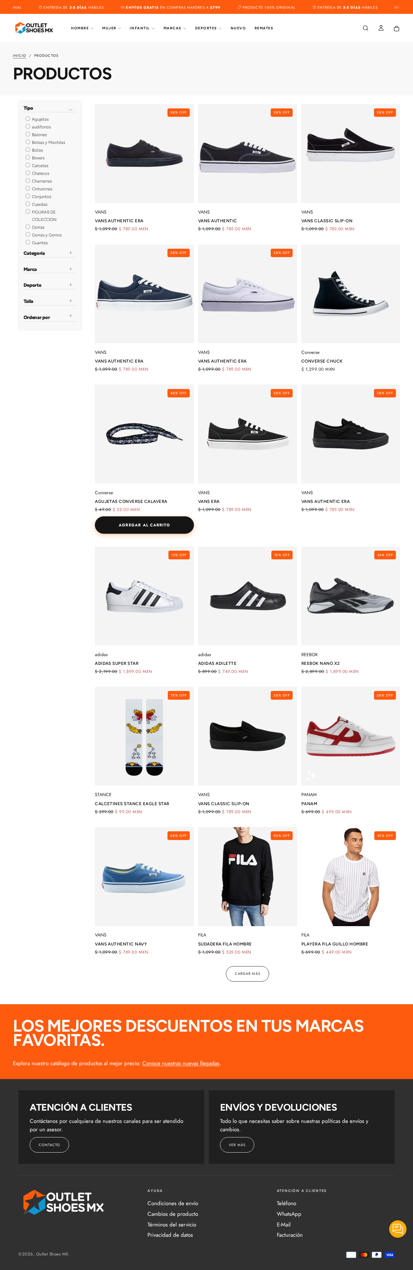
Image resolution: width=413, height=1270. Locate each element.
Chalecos (40, 173)
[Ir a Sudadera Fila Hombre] (247, 876)
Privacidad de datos (170, 1235)
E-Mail (284, 1224)
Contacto (49, 1144)
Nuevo (238, 28)
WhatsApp (289, 1214)
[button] (365, 28)
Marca (30, 269)
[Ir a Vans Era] (247, 434)
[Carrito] (396, 29)
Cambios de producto (172, 1214)
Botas (37, 150)
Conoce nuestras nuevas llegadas (180, 1063)
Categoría (34, 253)
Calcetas (39, 165)
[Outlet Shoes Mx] (63, 1202)
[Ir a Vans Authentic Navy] (144, 876)
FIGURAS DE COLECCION (43, 216)
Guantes (39, 242)
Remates (264, 28)
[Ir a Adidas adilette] (247, 595)
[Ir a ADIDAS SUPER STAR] (144, 595)
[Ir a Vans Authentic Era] (144, 153)
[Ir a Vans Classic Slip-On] (350, 153)
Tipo (28, 108)
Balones (39, 134)
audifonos (41, 127)
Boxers (38, 157)
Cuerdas (39, 204)
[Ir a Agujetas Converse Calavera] (144, 434)
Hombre (80, 28)
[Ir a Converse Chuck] (350, 294)
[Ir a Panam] (350, 736)
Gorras (38, 227)
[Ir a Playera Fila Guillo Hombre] (350, 876)
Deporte (32, 285)
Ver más (237, 1144)
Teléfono (286, 1203)
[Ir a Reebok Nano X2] (350, 595)
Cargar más (247, 973)
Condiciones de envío (172, 1203)
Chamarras (41, 181)
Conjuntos (41, 196)
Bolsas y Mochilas (48, 142)
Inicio (19, 55)
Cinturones (41, 188)
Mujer (109, 28)
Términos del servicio (171, 1224)
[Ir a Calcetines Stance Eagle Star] (144, 736)
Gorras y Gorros (46, 235)
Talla (29, 301)
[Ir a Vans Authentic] (247, 153)
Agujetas (40, 119)
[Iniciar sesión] (381, 28)
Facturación (290, 1235)
